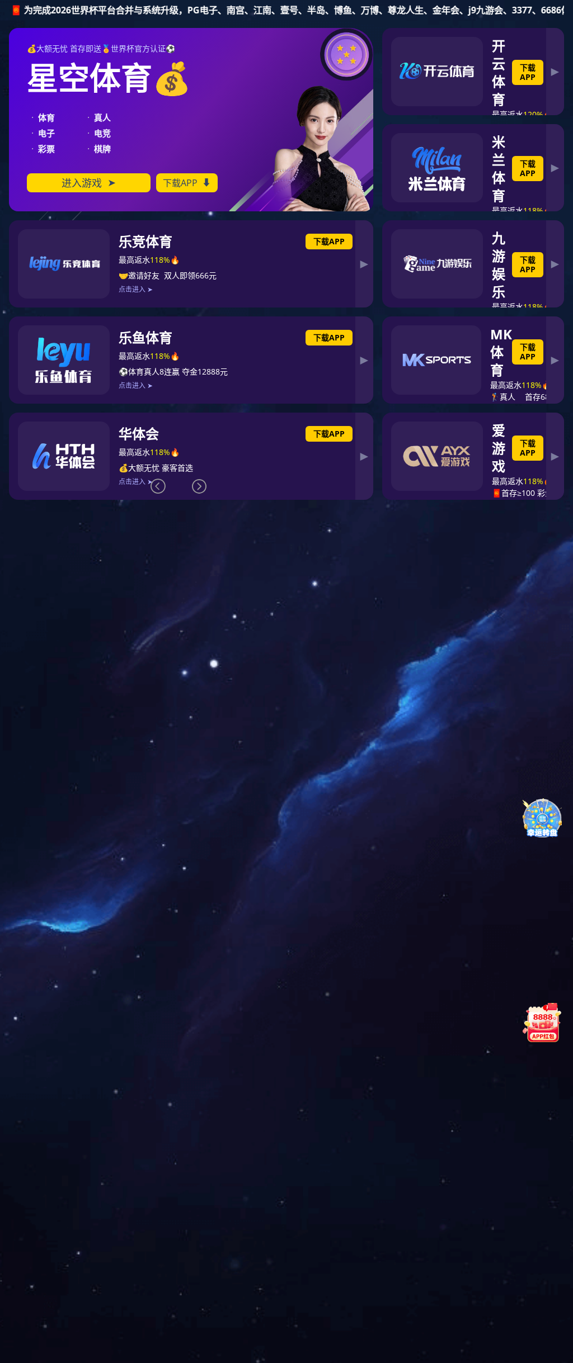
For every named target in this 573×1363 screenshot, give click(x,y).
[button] (199, 487)
